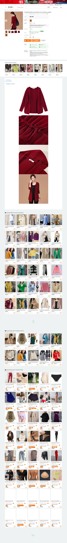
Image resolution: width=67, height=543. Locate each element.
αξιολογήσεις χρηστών (32, 13)
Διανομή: (25, 32)
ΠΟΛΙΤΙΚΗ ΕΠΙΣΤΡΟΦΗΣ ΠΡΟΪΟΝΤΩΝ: (26, 51)
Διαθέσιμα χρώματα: (25, 20)
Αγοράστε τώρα (27, 40)
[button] (6, 7)
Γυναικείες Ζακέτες (43, 55)
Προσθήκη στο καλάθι (35, 40)
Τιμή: (25, 16)
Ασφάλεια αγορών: (25, 44)
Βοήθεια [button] (51, 4)
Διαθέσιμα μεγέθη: (25, 23)
